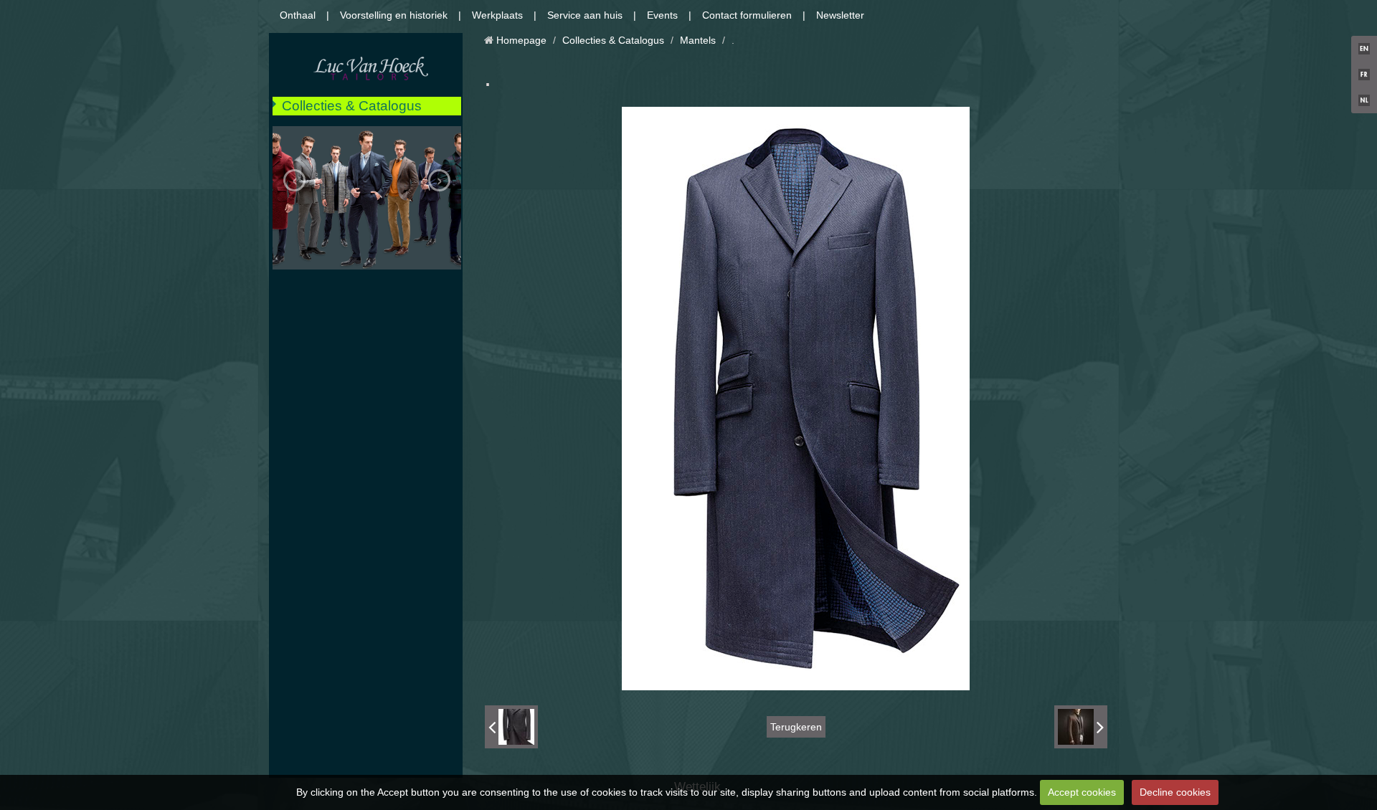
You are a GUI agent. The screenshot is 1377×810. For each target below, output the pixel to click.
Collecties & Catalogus (352, 105)
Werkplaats (497, 15)
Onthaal (298, 15)
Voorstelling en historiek (394, 15)
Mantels (698, 40)
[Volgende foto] (1080, 726)
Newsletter (840, 15)
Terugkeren (796, 727)
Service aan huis (585, 15)
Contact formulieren (747, 15)
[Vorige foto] (511, 726)
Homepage (521, 40)
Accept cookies (1082, 792)
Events (662, 15)
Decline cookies (1175, 792)
